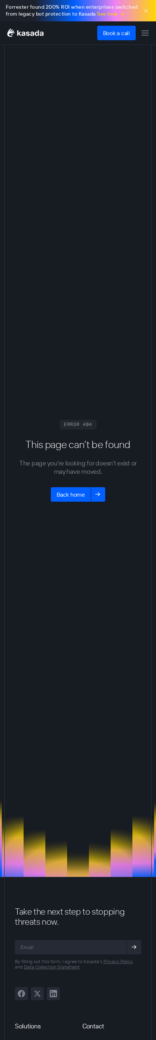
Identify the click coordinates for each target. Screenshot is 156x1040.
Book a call (116, 33)
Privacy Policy (118, 961)
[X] (37, 993)
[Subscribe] (134, 947)
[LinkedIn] (53, 993)
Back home (71, 494)
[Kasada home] (25, 33)
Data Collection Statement (52, 967)
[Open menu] (145, 33)
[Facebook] (21, 993)
